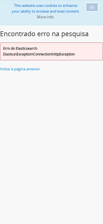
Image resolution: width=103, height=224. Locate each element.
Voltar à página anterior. (20, 69)
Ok (92, 7)
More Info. (46, 17)
